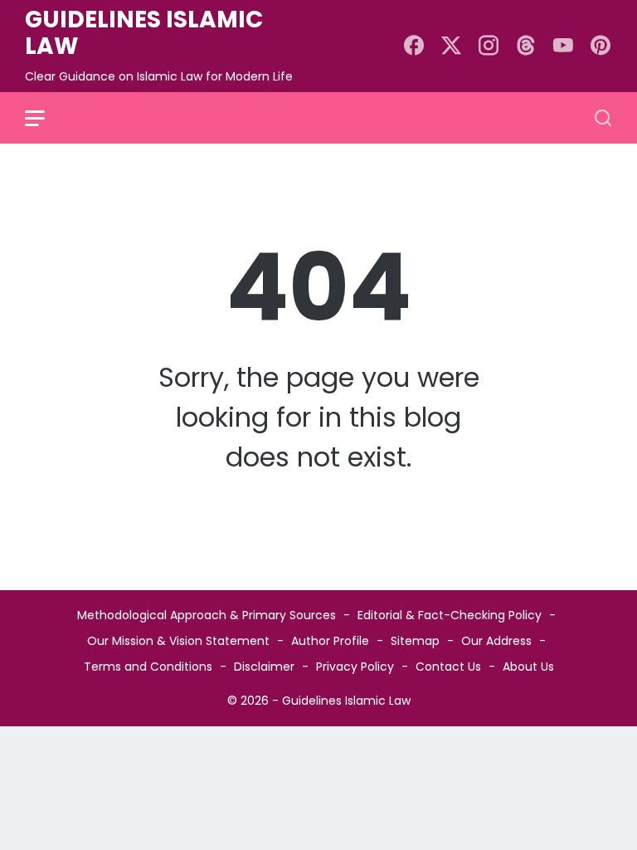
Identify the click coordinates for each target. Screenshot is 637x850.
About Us (528, 666)
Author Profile (330, 641)
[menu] (45, 118)
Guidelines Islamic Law (144, 32)
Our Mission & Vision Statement (178, 641)
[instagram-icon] (488, 46)
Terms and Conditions (148, 666)
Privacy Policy (355, 666)
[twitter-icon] (451, 46)
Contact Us (448, 666)
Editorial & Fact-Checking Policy (449, 615)
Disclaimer (264, 666)
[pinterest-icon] (600, 46)
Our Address (496, 641)
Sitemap (415, 641)
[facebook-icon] (413, 46)
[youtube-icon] (563, 46)
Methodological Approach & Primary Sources (206, 615)
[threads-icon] (525, 46)
